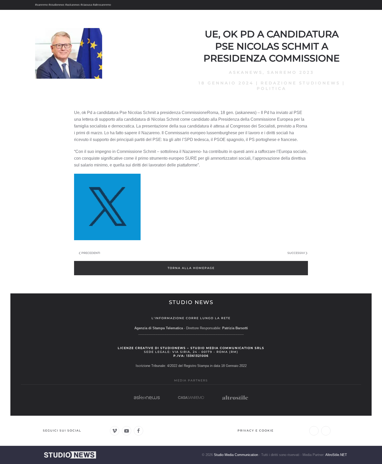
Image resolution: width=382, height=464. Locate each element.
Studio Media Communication (236, 455)
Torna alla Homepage (191, 268)
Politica (271, 88)
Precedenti (90, 253)
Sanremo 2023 (290, 72)
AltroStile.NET (336, 455)
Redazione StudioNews (300, 82)
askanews (246, 72)
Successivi (296, 253)
